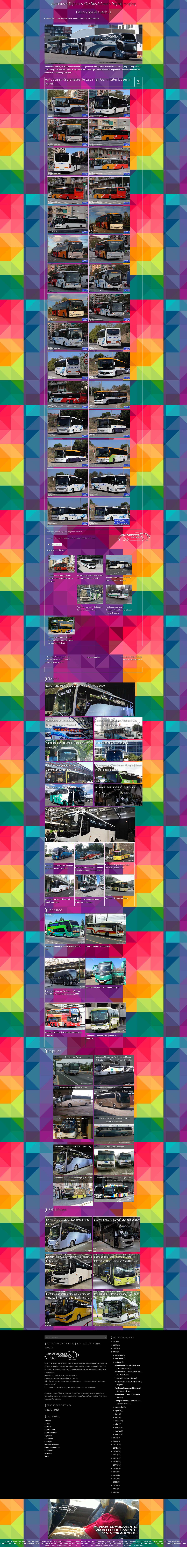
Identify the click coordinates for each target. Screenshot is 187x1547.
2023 (115, 1352)
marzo (117, 1428)
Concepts (48, 1441)
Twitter (57, 538)
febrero (118, 1431)
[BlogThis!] (55, 544)
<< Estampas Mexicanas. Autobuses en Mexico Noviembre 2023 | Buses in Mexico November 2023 (57, 659)
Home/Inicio (50, 19)
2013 (115, 1468)
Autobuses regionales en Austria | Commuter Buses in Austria (64, 767)
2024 (115, 1348)
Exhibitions (49, 1450)
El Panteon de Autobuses (114, 1147)
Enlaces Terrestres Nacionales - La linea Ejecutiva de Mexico (114, 1120)
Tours (47, 1456)
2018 (115, 1451)
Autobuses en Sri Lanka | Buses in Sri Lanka (66, 745)
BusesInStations (50, 1433)
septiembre (119, 1407)
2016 (115, 1458)
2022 (115, 1438)
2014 (115, 1465)
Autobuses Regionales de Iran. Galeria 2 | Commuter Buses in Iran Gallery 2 (60, 578)
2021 (115, 1441)
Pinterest (91, 538)
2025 (115, 1345)
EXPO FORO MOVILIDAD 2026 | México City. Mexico (75, 685)
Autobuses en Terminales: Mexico (73, 1088)
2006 (115, 1492)
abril (117, 1424)
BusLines (48, 1427)
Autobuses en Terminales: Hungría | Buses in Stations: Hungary (118, 767)
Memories (48, 1453)
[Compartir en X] (58, 544)
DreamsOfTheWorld (52, 1445)
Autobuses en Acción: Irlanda (111, 742)
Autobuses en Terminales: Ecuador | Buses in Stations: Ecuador (66, 790)
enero (117, 1434)
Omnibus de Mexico (73, 1057)
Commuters (79, 532)
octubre (118, 1362)
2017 (115, 1455)
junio (117, 1417)
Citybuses (48, 1436)
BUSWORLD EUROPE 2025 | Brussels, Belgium (116, 790)
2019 (115, 1448)
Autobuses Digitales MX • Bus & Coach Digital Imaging (93, 3)
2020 (115, 1445)
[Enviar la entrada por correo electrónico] (49, 544)
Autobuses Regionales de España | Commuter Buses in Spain (88, 81)
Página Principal (93, 657)
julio (117, 1414)
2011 (115, 1475)
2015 (115, 1462)
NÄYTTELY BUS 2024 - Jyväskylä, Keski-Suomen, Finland (73, 1120)
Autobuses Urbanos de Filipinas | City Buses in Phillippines (116, 723)
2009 (115, 1482)
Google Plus (79, 538)
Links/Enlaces (93, 19)
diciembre (119, 1355)
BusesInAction (50, 1430)
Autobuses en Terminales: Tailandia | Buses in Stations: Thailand (66, 723)
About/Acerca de (79, 19)
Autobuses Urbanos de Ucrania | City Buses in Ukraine (73, 1179)
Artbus (47, 1424)
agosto (118, 1411)
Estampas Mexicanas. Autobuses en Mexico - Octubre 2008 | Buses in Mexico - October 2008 (114, 1089)
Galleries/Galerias (64, 19)
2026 (115, 1342)
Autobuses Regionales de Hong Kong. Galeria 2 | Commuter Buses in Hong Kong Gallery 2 (60, 640)
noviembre (119, 1359)
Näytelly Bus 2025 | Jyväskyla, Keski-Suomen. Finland (75, 809)
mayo (117, 1421)
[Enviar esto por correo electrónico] (53, 544)
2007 (115, 1489)
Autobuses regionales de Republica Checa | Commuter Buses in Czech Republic (119, 610)
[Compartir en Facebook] (60, 544)
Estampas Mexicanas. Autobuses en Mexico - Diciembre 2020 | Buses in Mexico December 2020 (114, 1060)
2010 (115, 1479)
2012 (115, 1472)
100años (48, 1421)
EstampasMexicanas (52, 1447)
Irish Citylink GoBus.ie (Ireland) (126, 1378)
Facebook (67, 538)
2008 (115, 1485)
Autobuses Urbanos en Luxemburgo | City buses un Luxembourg (114, 1179)
